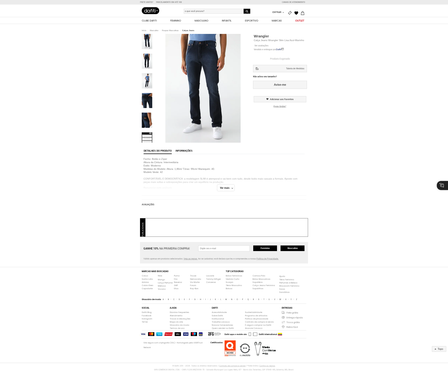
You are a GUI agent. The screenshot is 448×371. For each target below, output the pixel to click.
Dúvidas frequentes (179, 312)
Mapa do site (176, 322)
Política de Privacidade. (267, 258)
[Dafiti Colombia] (280, 334)
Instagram (147, 319)
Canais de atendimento (293, 2)
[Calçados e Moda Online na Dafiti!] (150, 10)
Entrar (277, 12)
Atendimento (176, 315)
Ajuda (282, 276)
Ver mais (226, 188)
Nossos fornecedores (222, 325)
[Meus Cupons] (291, 12)
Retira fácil (292, 327)
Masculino (293, 248)
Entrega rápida (294, 317)
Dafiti (278, 49)
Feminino (265, 248)
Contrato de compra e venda (259, 322)
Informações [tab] (184, 150)
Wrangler (261, 36)
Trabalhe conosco (221, 322)
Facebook (146, 315)
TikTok (145, 322)
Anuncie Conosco (253, 328)
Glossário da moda (179, 325)
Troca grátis (293, 322)
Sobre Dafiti (217, 315)
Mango (161, 279)
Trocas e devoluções (180, 319)
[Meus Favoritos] (297, 12)
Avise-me (280, 84)
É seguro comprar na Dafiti (258, 325)
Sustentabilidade (253, 312)
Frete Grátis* (280, 106)
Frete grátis (292, 312)
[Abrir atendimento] (442, 185)
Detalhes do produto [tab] (158, 150)
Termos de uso (177, 328)
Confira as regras (267, 366)
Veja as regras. (191, 258)
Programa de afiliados (256, 315)
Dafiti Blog (147, 312)
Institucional (218, 319)
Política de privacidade (256, 319)
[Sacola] (303, 12)
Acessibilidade (219, 312)
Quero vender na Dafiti (223, 328)
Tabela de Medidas (295, 68)
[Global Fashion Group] (214, 334)
